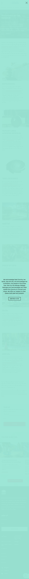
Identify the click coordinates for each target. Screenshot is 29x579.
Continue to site (14, 298)
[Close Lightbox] (26, 3)
